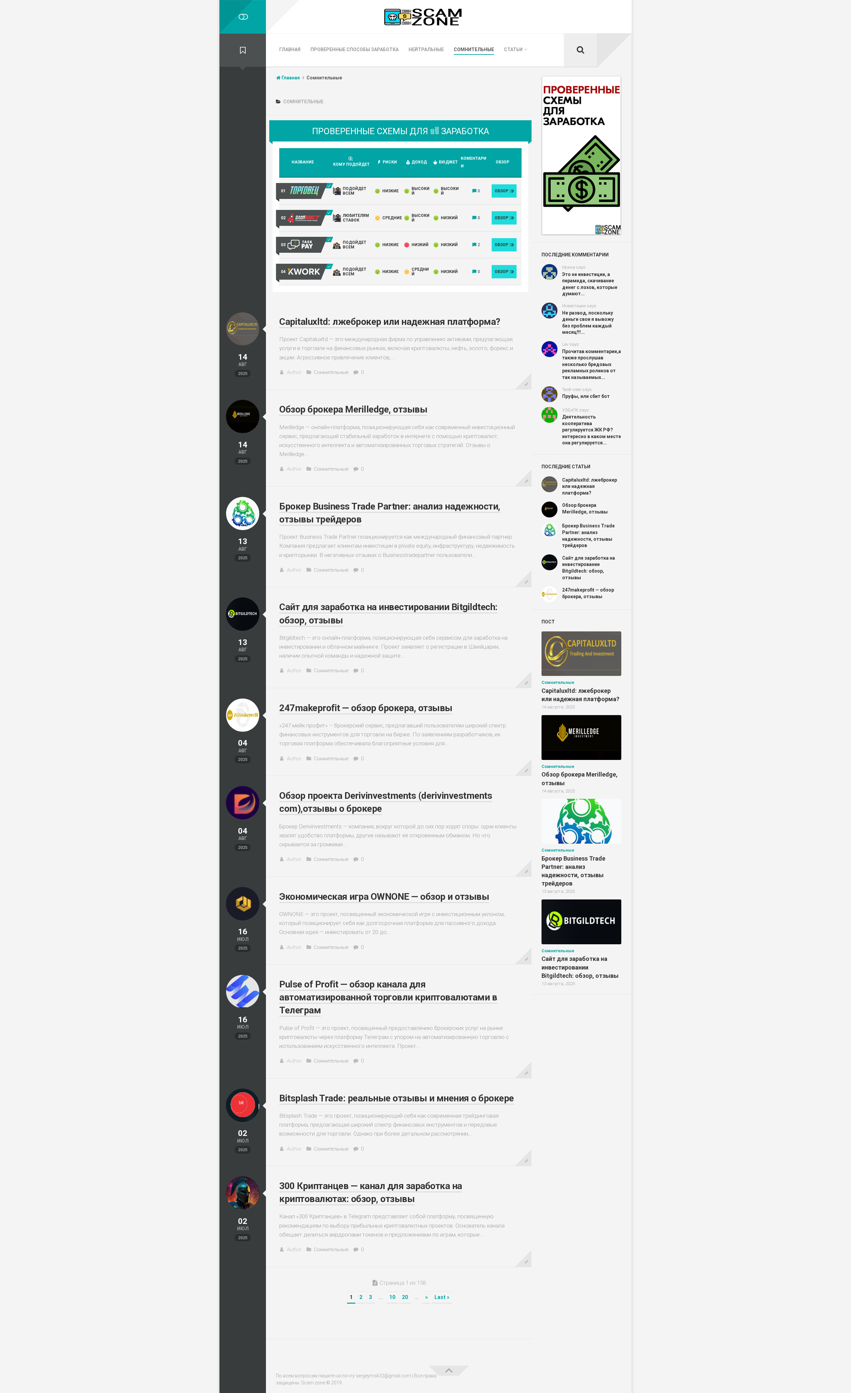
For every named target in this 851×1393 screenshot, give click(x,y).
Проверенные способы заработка (354, 49)
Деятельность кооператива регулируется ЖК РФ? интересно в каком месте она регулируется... (591, 429)
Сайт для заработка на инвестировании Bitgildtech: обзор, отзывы (580, 967)
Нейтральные (426, 49)
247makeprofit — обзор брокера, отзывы (365, 707)
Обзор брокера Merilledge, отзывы (353, 409)
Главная (290, 49)
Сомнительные (474, 49)
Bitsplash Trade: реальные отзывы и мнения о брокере (396, 1098)
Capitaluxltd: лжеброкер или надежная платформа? (389, 321)
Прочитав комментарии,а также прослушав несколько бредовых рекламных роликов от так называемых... (591, 364)
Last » (441, 1297)
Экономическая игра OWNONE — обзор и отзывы (384, 896)
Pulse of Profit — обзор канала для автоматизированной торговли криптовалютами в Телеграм (388, 997)
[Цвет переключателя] (242, 17)
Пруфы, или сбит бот (586, 396)
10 (392, 1297)
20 (405, 1297)
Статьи (513, 49)
